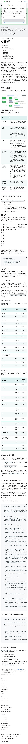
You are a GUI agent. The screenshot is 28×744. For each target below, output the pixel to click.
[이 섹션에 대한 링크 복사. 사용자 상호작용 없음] (13, 301)
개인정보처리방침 (5, 736)
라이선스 (19, 734)
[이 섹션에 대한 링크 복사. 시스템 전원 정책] (11, 280)
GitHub (2, 693)
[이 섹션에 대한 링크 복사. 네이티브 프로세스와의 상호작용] (23, 481)
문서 (6, 38)
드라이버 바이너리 (4, 691)
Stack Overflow (4, 727)
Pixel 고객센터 (3, 719)
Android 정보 (3, 734)
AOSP (2, 38)
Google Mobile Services (6, 725)
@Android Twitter (4, 698)
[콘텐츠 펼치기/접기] (9, 46)
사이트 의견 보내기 (13, 736)
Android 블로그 (4, 703)
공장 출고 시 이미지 (4, 689)
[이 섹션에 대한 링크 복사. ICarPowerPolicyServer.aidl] (18, 501)
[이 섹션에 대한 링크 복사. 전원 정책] (7, 215)
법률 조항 (14, 734)
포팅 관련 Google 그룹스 (6, 711)
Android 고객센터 (4, 717)
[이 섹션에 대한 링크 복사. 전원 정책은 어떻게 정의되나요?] (23, 196)
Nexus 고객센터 (4, 721)
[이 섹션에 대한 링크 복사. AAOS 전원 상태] (13, 88)
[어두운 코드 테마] (26, 257)
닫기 (14, 16)
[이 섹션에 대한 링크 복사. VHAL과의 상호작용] (15, 455)
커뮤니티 (9, 734)
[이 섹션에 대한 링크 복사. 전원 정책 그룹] (10, 269)
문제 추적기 (3, 729)
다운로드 (2, 685)
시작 (14, 21)
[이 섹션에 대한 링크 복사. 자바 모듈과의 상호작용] (17, 647)
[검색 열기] (19, 1)
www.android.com (5, 723)
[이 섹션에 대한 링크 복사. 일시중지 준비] (9, 370)
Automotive (10, 38)
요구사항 (2, 683)
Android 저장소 (4, 680)
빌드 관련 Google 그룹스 (6, 709)
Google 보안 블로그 (5, 705)
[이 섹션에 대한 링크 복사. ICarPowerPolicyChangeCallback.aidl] (24, 614)
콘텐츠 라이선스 (20, 669)
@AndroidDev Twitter (5, 701)
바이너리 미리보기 (4, 687)
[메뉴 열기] (2, 1)
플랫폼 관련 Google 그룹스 (6, 707)
